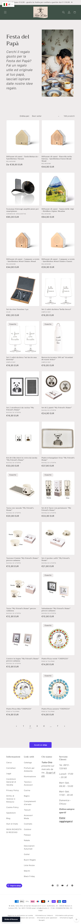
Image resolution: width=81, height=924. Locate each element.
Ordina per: (25, 116)
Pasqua (27, 835)
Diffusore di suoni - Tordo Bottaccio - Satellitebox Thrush (22, 158)
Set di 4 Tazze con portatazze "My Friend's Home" (56, 509)
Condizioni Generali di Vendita (11, 782)
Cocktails (28, 824)
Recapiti (42, 920)
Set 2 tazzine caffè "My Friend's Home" (56, 559)
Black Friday (29, 876)
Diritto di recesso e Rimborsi (10, 799)
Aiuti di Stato (12, 824)
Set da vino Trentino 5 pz (17, 309)
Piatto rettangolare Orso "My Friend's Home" (58, 459)
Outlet (27, 854)
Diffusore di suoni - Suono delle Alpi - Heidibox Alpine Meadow (58, 210)
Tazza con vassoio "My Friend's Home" (20, 509)
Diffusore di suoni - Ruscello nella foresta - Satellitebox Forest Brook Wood (57, 159)
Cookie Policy (12, 807)
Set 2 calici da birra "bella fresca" (56, 309)
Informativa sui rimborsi (44, 915)
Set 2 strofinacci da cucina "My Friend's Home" (20, 409)
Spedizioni (11, 813)
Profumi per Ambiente (29, 769)
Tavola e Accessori (28, 783)
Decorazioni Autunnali (29, 847)
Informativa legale (66, 918)
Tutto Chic (19, 906)
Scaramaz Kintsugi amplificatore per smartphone (22, 210)
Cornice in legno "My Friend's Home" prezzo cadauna (22, 660)
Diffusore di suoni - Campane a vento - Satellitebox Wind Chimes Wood (22, 260)
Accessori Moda (28, 816)
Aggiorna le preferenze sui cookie (20, 915)
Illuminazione (30, 776)
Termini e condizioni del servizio (22, 918)
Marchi (27, 871)
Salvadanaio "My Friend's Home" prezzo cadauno (56, 609)
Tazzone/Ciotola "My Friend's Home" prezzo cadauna (22, 559)
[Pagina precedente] (16, 726)
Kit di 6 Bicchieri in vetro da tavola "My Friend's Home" (21, 459)
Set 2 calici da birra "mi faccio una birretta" (21, 358)
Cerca (9, 762)
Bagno (27, 796)
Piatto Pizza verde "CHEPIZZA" (55, 659)
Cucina (27, 790)
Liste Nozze (29, 865)
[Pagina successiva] (64, 726)
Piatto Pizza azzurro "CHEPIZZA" (56, 709)
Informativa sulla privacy (64, 915)
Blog (8, 818)
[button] (5, 12)
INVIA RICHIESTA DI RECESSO (14, 830)
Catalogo (28, 762)
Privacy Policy (12, 790)
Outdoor (27, 829)
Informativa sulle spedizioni (47, 918)
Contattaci (11, 768)
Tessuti (27, 810)
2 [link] (30, 726)
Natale (27, 840)
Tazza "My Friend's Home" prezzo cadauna (21, 609)
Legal (8, 773)
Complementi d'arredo (30, 802)
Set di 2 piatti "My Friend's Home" (57, 408)
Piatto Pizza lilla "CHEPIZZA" (19, 709)
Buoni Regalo (30, 860)
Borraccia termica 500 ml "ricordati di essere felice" (57, 358)
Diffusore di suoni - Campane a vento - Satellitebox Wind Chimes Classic (58, 260)
